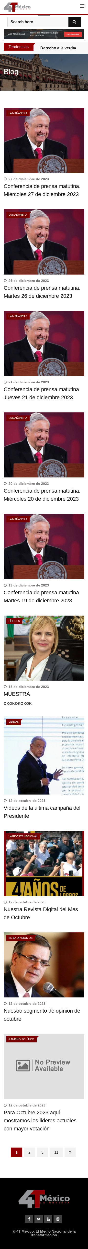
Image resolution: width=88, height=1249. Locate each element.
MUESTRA (17, 694)
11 (56, 1152)
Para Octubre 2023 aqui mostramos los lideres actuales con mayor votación (40, 1120)
